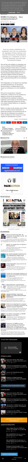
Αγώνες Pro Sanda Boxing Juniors (14, 372)
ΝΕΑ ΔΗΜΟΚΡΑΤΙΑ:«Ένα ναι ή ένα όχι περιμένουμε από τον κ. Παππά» (15, 434)
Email (13, 24)
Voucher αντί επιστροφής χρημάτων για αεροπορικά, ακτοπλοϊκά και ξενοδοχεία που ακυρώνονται (16, 275)
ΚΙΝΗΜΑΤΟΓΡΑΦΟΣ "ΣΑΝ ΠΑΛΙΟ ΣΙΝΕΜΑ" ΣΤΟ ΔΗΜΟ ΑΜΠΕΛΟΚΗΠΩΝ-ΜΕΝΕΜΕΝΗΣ (16, 296)
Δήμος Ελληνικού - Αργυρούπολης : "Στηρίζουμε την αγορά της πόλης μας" (16, 285)
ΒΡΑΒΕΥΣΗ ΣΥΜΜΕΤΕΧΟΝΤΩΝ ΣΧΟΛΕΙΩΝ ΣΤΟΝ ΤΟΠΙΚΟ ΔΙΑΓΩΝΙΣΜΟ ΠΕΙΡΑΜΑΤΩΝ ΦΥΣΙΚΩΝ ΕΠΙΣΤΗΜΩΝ (16, 379)
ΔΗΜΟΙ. (16, 119)
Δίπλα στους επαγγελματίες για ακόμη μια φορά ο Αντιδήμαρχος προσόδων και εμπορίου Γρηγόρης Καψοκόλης (16, 305)
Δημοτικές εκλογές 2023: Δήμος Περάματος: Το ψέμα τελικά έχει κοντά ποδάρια (16, 361)
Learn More (11, 12)
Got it (18, 12)
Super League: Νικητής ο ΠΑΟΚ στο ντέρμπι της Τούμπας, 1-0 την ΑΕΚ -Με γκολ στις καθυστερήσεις (16, 429)
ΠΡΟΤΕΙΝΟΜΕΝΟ (23, 119)
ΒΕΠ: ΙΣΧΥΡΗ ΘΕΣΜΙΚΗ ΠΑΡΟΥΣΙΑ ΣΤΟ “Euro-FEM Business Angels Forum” (16, 254)
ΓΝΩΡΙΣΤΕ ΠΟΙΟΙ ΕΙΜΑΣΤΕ (9, 454)
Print (8, 24)
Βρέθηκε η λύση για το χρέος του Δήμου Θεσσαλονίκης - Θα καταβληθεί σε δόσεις (13, 148)
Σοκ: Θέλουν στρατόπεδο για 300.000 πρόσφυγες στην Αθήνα (15, 314)
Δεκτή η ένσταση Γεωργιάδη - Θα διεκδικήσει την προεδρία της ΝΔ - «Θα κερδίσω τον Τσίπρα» (16, 236)
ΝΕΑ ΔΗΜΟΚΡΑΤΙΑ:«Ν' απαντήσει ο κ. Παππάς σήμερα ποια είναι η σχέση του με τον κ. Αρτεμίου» (16, 441)
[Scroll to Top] (25, 458)
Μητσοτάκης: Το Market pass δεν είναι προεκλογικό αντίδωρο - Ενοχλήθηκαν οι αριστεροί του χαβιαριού (16, 406)
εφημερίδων (18, 229)
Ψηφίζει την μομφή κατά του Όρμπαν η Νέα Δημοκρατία (16, 245)
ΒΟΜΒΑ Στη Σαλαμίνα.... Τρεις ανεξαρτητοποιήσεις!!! (12, 18)
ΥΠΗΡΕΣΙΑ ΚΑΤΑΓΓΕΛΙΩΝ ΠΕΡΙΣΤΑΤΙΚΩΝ (13, 385)
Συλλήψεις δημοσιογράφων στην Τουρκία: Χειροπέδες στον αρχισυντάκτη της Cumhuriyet (16, 447)
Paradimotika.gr (10, 457)
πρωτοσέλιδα (11, 229)
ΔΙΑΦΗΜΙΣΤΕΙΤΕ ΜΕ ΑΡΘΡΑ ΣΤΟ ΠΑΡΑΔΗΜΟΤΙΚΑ (14, 419)
